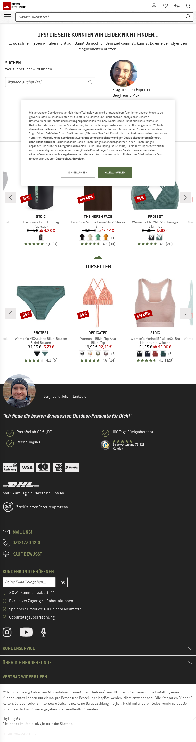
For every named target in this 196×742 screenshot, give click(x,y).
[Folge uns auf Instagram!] (11, 633)
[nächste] (185, 197)
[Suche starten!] (188, 17)
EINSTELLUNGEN (77, 172)
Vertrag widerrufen (25, 677)
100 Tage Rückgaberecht (132, 431)
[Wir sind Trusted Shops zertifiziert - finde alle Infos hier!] (106, 445)
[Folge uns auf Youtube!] (30, 633)
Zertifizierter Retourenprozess (42, 507)
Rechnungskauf (30, 442)
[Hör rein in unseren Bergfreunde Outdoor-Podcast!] (47, 633)
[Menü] (7, 16)
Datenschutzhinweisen (70, 158)
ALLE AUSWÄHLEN (115, 172)
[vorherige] (10, 197)
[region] (98, 143)
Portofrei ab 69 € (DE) (35, 431)
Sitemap (66, 723)
